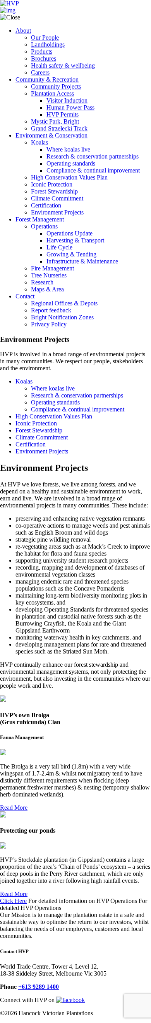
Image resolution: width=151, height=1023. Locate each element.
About (23, 30)
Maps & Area (47, 289)
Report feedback (51, 310)
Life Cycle (59, 247)
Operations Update (69, 233)
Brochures (43, 58)
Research (42, 282)
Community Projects (56, 86)
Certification (46, 205)
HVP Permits (62, 114)
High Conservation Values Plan (69, 177)
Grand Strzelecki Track (59, 128)
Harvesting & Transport (75, 240)
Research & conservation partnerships (92, 156)
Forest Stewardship (54, 191)
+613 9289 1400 (38, 986)
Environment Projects (57, 212)
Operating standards (70, 163)
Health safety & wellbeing (63, 65)
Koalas (39, 142)
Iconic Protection (51, 184)
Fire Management (52, 268)
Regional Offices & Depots (64, 303)
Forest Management (39, 219)
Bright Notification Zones (62, 317)
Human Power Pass (70, 107)
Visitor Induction (67, 100)
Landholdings (48, 44)
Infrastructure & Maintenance (82, 261)
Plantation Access (52, 93)
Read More (13, 807)
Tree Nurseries (49, 275)
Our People (45, 37)
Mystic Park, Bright (55, 121)
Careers (40, 72)
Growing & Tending (71, 254)
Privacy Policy (49, 324)
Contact (24, 296)
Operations (44, 226)
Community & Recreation (47, 79)
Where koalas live (68, 149)
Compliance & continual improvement (93, 170)
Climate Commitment (57, 198)
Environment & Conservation (51, 135)
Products (41, 51)
